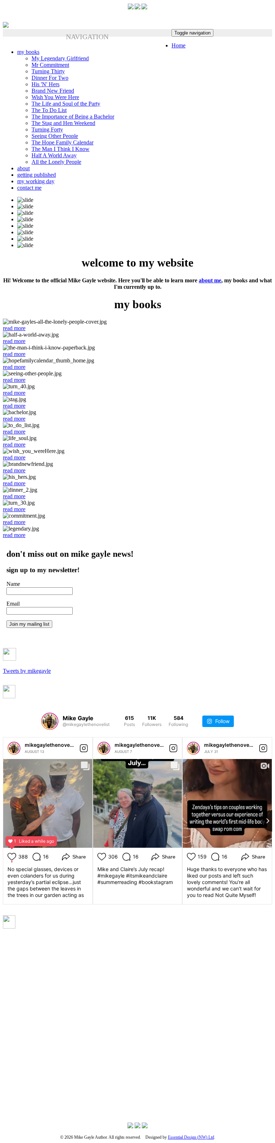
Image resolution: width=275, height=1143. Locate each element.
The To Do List (49, 110)
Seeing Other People (55, 136)
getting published (36, 175)
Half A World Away (54, 155)
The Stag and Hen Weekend (63, 123)
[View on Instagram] (83, 748)
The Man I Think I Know (61, 149)
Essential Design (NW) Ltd (191, 1137)
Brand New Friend (53, 91)
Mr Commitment (50, 65)
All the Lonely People (56, 162)
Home (178, 45)
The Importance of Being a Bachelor (73, 117)
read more (14, 328)
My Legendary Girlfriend (60, 58)
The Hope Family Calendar (62, 142)
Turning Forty (47, 129)
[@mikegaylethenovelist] (50, 721)
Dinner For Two (50, 78)
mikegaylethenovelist (51, 745)
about (23, 168)
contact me (29, 188)
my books (28, 52)
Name (13, 584)
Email (13, 604)
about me (210, 280)
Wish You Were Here (55, 97)
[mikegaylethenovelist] (14, 748)
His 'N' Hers (45, 84)
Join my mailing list (29, 624)
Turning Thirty (48, 71)
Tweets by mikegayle (27, 671)
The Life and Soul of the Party (66, 104)
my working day (35, 181)
